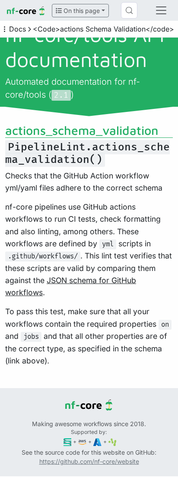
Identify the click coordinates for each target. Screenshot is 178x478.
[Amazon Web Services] (82, 441)
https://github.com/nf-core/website (89, 461)
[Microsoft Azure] (97, 441)
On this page (81, 10)
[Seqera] (68, 441)
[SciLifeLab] (112, 441)
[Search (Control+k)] (129, 10)
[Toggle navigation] (161, 10)
